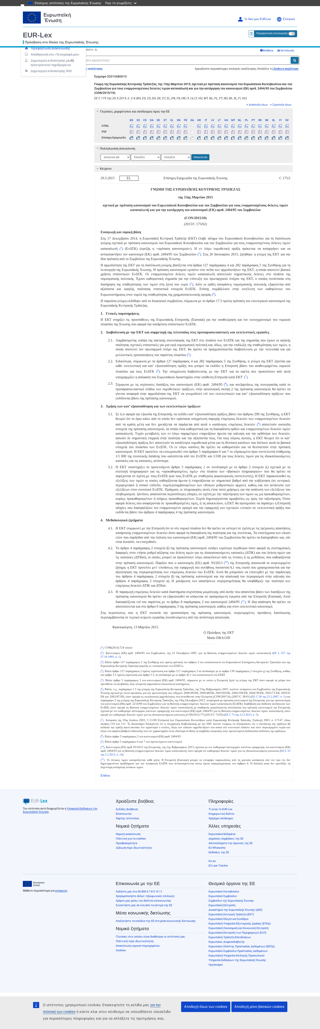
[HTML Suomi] (280, 126)
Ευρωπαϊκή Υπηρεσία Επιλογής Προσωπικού (236, 955)
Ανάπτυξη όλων (258, 104)
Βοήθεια (268, 50)
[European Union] (33, 884)
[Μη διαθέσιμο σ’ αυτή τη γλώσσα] (192, 126)
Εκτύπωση (287, 50)
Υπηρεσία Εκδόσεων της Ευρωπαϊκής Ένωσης (237, 960)
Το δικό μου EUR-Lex (257, 19)
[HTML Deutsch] (158, 126)
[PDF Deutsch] (158, 132)
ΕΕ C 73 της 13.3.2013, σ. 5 (241, 714)
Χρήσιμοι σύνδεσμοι (221, 818)
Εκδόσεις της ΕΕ (219, 852)
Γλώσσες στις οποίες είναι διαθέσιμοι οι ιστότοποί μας (150, 936)
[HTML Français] (185, 126)
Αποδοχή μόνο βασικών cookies (259, 1007)
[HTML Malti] (233, 126)
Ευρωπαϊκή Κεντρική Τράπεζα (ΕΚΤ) (231, 914)
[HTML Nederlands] (239, 126)
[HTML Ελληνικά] (172, 126)
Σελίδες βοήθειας (127, 809)
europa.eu (61, 890)
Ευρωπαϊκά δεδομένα (222, 834)
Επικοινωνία (123, 813)
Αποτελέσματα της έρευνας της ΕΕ (231, 843)
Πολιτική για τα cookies (131, 838)
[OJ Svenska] (287, 137)
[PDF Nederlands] (239, 132)
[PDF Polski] (246, 132)
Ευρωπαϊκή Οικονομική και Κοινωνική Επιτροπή (238, 928)
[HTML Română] (260, 126)
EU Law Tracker (218, 865)
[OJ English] (178, 137)
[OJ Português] (253, 137)
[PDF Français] (185, 132)
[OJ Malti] (233, 137)
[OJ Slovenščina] (273, 137)
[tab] (193, 111)
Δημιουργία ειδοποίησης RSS (51, 71)
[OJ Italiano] (206, 137)
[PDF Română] (260, 132)
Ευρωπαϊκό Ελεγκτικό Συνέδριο (228, 919)
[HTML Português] (253, 126)
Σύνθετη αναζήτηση (285, 68)
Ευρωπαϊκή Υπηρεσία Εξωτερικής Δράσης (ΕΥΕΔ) (240, 923)
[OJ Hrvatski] (199, 137)
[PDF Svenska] (287, 132)
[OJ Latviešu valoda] (212, 137)
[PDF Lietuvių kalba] (219, 132)
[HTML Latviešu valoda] (212, 126)
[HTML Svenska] (287, 126)
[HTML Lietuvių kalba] (219, 126)
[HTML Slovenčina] (266, 126)
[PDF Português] (253, 132)
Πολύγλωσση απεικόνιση (117, 148)
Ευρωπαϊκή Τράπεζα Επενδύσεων (230, 937)
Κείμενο (105, 168)
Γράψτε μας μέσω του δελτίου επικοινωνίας (143, 900)
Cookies (121, 950)
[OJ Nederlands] (239, 137)
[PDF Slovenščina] (273, 132)
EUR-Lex (37, 35)
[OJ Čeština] (145, 137)
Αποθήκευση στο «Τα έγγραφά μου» (55, 54)
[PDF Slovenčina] (266, 132)
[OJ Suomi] (280, 137)
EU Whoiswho (217, 847)
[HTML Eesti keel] (165, 126)
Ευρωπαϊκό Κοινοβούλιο (224, 891)
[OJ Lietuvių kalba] (219, 137)
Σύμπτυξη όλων (282, 104)
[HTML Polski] (246, 126)
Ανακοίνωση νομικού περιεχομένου (138, 945)
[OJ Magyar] (226, 137)
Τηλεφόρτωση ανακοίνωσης (50, 48)
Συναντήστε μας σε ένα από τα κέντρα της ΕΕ (144, 905)
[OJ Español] (138, 137)
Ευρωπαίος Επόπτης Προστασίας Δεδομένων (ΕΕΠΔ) (242, 946)
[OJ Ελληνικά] (172, 137)
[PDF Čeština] (145, 132)
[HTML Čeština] (145, 126)
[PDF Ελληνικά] (172, 132)
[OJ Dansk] (151, 137)
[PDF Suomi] (280, 132)
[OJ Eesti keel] (165, 137)
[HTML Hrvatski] (199, 126)
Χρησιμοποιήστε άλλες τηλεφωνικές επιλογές (145, 896)
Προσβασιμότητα (126, 843)
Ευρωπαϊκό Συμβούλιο (223, 896)
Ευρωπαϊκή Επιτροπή (222, 905)
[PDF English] (178, 132)
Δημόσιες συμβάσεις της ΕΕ (226, 838)
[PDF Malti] (233, 132)
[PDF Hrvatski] (199, 132)
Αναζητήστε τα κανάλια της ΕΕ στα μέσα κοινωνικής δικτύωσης (156, 921)
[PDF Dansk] (151, 132)
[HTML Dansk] (151, 126)
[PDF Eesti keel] (165, 132)
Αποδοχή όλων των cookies (205, 1007)
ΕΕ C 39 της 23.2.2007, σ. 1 (268, 696)
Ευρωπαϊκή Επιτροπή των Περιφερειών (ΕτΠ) (237, 932)
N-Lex (212, 861)
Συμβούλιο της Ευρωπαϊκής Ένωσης (231, 900)
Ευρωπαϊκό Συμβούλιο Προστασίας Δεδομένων (238, 951)
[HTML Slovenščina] (273, 126)
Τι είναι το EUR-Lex (220, 809)
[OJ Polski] (246, 137)
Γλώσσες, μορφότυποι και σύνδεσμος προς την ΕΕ (135, 111)
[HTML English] (178, 126)
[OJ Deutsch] (158, 137)
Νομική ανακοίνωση (128, 834)
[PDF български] (131, 132)
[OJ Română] (260, 137)
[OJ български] (131, 137)
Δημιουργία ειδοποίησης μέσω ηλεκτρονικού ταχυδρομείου (52, 63)
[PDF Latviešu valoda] (212, 132)
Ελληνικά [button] (289, 19)
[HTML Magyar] (226, 126)
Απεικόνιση (200, 157)
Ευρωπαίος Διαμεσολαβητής (227, 941)
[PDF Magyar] (226, 132)
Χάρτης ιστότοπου (127, 818)
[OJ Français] (185, 137)
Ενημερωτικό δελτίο (221, 813)
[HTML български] (131, 126)
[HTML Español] (138, 126)
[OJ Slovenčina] (266, 137)
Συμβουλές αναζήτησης (87, 68)
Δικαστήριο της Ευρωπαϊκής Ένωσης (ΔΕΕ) (236, 909)
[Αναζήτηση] (295, 60)
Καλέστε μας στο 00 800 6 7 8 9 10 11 (139, 891)
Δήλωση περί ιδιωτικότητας (134, 847)
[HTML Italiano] (206, 126)
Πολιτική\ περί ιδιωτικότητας (135, 941)
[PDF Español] (138, 132)
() (120, 248)
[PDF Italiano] (206, 132)
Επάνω (105, 775)
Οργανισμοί (216, 964)
